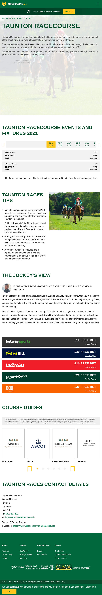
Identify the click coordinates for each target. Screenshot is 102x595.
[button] (99, 144)
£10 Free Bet (85, 340)
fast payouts (42, 555)
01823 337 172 (11, 514)
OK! (9, 591)
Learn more (91, 587)
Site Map (5, 558)
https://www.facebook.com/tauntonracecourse (34, 526)
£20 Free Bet (85, 363)
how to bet (24, 551)
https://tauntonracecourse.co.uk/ (20, 517)
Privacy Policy (7, 555)
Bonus (39, 551)
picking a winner (26, 555)
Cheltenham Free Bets (63, 555)
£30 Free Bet (85, 351)
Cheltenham (59, 551)
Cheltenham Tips (61, 558)
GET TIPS (68, 11)
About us (5, 551)
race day (23, 558)
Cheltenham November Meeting (46, 11)
